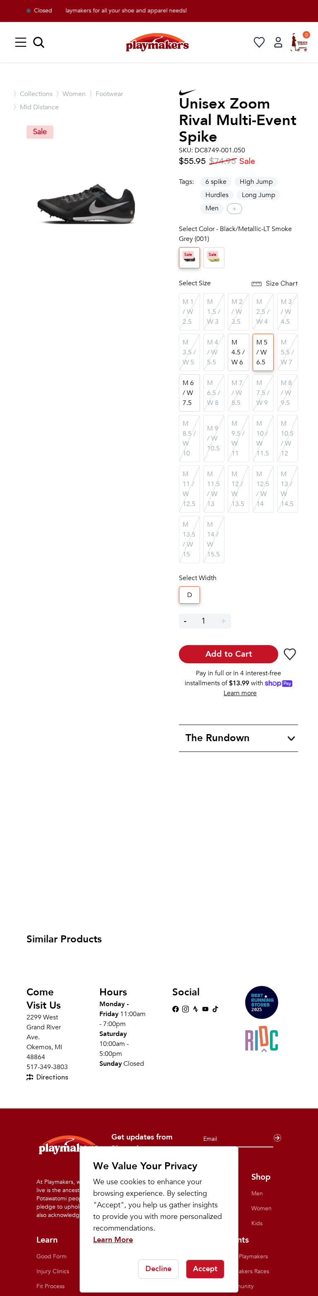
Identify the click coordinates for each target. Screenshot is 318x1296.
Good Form (51, 1256)
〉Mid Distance (36, 107)
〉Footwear (106, 94)
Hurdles (217, 195)
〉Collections (33, 94)
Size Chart (282, 283)
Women (261, 1208)
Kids (257, 1223)
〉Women (71, 94)
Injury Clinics (52, 1271)
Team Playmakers (246, 1256)
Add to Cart (228, 654)
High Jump (256, 181)
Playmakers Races (246, 1271)
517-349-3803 (47, 1067)
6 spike (215, 181)
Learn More (113, 1240)
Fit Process (50, 1286)
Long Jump (258, 195)
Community (239, 1286)
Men (212, 208)
